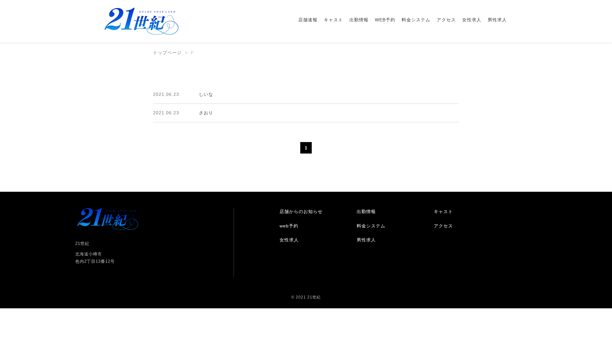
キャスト (333, 19)
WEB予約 (385, 19)
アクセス (446, 19)
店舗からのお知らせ (301, 211)
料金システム (416, 19)
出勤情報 (358, 19)
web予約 (289, 225)
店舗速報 (307, 19)
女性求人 (471, 19)
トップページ (167, 52)
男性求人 (497, 19)
